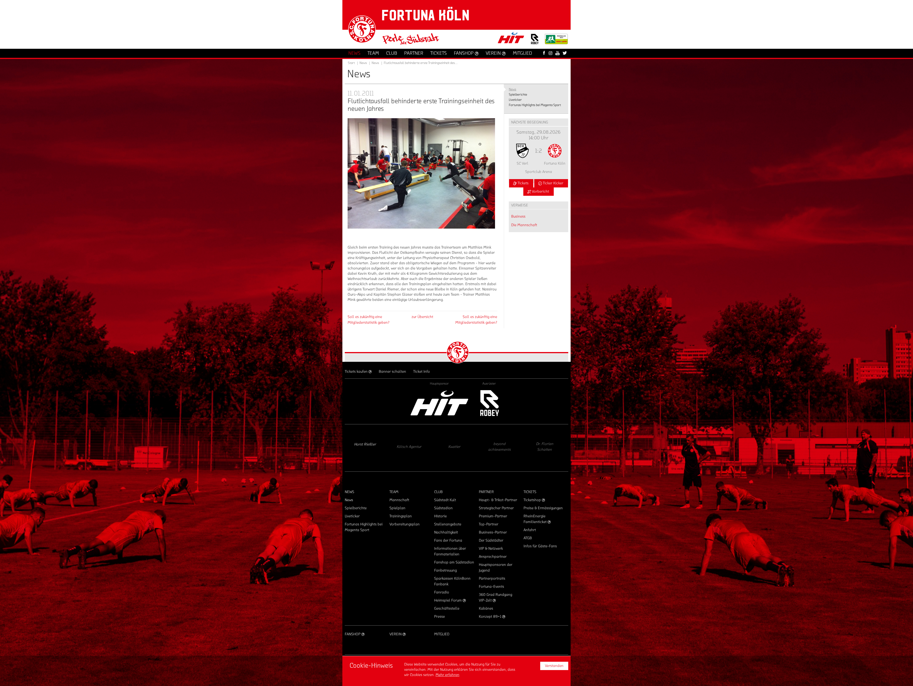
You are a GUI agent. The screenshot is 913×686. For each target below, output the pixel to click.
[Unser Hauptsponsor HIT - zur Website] (511, 39)
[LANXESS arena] (545, 448)
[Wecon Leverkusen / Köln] (500, 448)
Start (351, 63)
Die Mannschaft (524, 225)
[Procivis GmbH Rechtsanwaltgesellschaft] (410, 448)
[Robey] (489, 403)
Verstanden (554, 666)
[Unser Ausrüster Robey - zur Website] (535, 42)
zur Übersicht (422, 317)
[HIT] (439, 403)
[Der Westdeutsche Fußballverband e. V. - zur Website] (556, 40)
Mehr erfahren (447, 675)
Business (518, 216)
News (375, 63)
